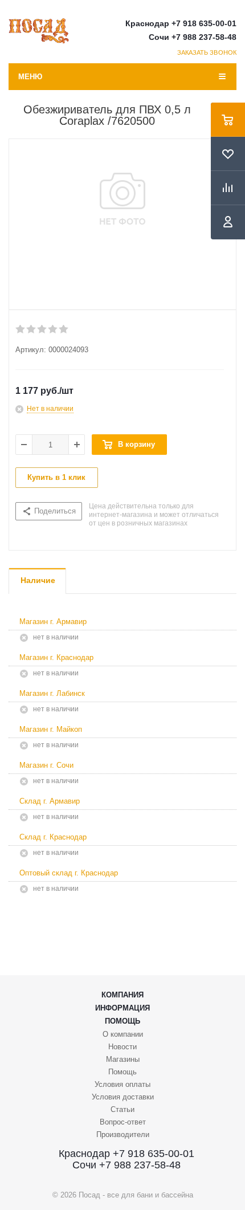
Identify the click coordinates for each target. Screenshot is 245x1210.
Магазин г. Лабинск (52, 693)
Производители (122, 1134)
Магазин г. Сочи (46, 765)
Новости (122, 1046)
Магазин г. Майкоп (50, 729)
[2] (31, 329)
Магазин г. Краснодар (56, 657)
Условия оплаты (122, 1084)
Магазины (123, 1059)
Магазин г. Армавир (53, 621)
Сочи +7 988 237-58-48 (192, 37)
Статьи (122, 1109)
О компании (123, 1034)
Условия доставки (123, 1097)
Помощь (122, 1021)
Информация (122, 1008)
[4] (53, 329)
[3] (42, 329)
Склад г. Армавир (49, 801)
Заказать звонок (207, 52)
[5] (64, 329)
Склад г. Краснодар (53, 837)
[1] (20, 329)
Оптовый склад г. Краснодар (68, 873)
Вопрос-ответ (123, 1122)
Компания (122, 995)
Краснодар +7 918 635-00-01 (180, 23)
